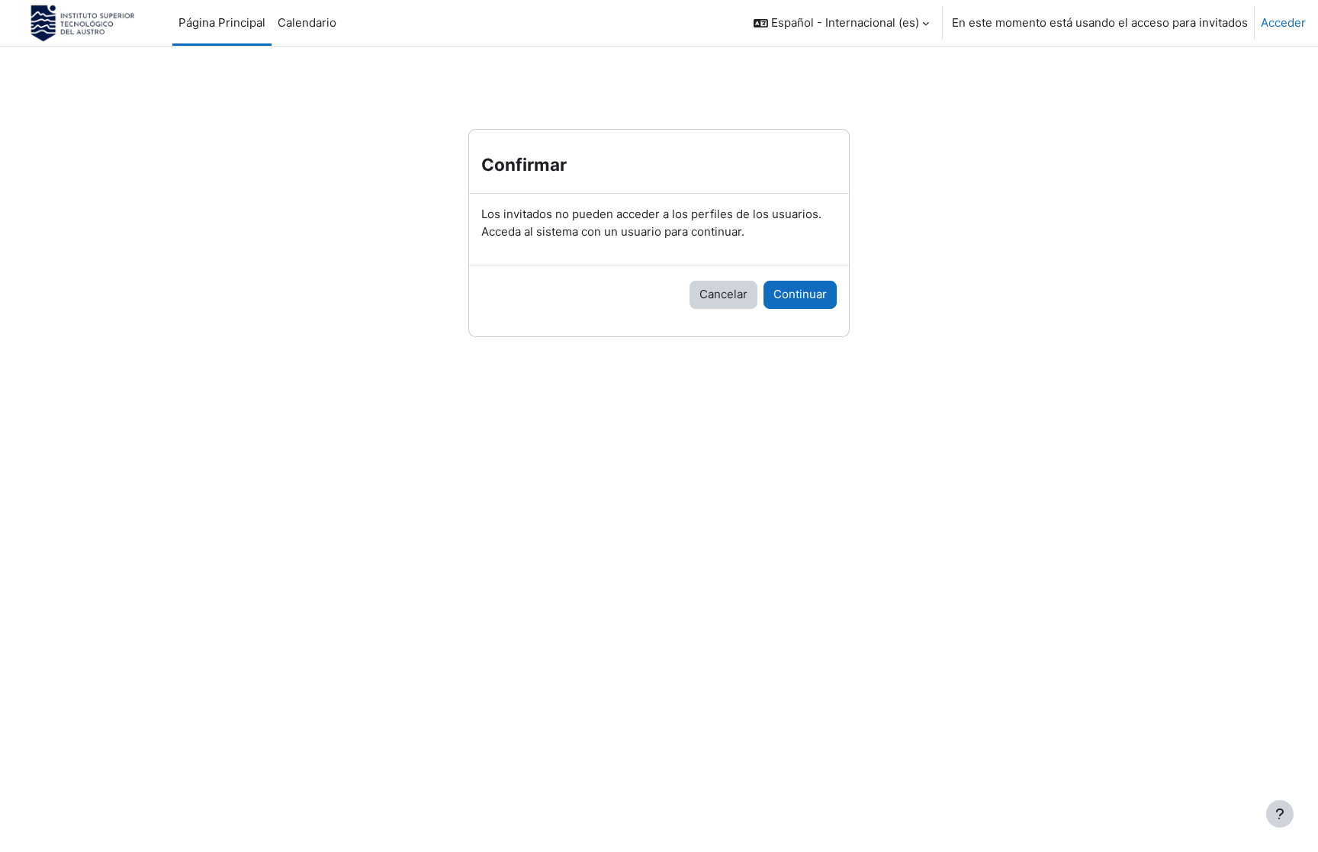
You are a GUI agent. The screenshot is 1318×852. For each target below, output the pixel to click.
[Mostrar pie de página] (1280, 814)
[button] (841, 23)
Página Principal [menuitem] (221, 22)
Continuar (800, 294)
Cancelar (723, 294)
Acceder (1283, 22)
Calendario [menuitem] (307, 22)
